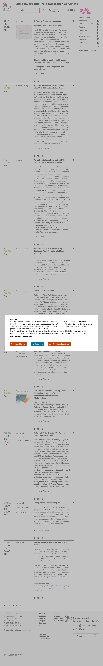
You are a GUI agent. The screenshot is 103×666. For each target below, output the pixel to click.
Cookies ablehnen (18, 344)
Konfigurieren (37, 344)
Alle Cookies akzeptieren (59, 344)
